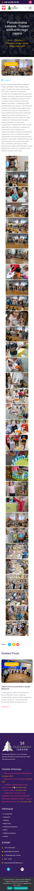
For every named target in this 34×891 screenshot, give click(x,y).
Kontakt (5, 836)
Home (10, 40)
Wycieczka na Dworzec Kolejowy (14, 779)
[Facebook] (9, 644)
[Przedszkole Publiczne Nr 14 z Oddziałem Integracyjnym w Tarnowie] (10, 8)
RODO (5, 830)
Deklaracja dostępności (10, 826)
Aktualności (19, 40)
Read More (5, 707)
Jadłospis (6, 820)
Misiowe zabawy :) (9, 790)
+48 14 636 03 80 (11, 2)
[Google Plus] (17, 644)
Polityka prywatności (9, 833)
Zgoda (10, 888)
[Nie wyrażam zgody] (32, 884)
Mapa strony (7, 823)
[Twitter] (13, 644)
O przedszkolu (7, 814)
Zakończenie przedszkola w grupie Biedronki (17, 773)
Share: (3, 644)
